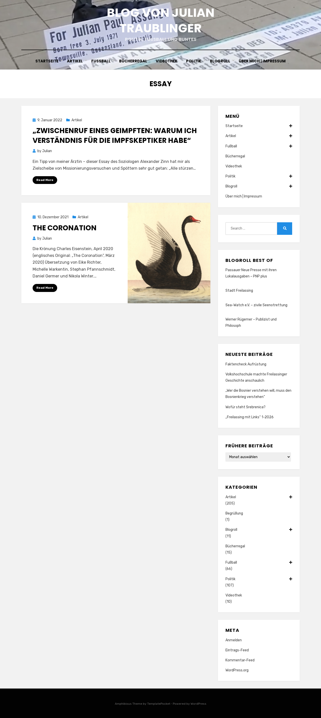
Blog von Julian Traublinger (160, 20)
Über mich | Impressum (262, 61)
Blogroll (220, 61)
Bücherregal (133, 61)
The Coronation (65, 228)
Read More (44, 180)
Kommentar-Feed (240, 660)
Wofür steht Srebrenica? (245, 407)
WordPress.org (237, 670)
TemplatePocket (158, 703)
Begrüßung (234, 513)
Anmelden (233, 640)
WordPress (198, 703)
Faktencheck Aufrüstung (245, 364)
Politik (193, 61)
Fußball (101, 61)
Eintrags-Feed (237, 650)
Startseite (46, 61)
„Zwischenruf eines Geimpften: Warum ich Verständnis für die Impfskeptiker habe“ (115, 135)
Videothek (167, 61)
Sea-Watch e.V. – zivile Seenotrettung (256, 305)
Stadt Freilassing (239, 290)
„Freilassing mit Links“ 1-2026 (249, 417)
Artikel (75, 61)
